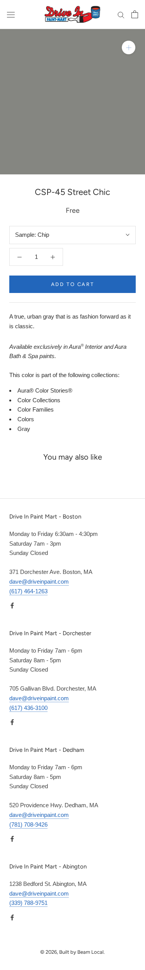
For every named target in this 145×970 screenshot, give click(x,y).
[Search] (121, 14)
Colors (25, 419)
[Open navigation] (11, 14)
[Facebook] (12, 605)
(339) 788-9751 (28, 902)
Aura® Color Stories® (44, 390)
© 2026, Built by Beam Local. (72, 952)
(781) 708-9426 (28, 824)
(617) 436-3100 (28, 708)
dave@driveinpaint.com (39, 581)
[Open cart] (134, 14)
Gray (23, 429)
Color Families (35, 409)
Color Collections (38, 400)
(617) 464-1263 (28, 591)
